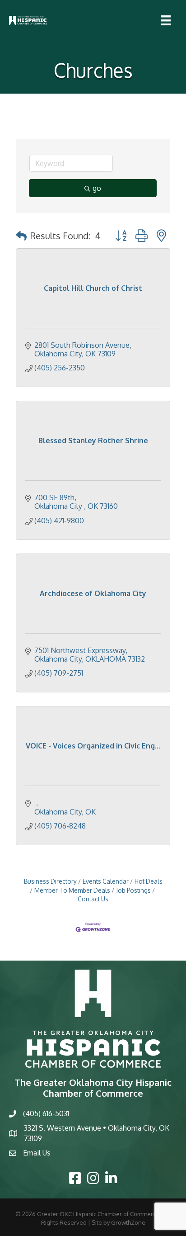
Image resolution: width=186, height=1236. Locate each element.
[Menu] (165, 20)
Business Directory (50, 881)
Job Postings (133, 890)
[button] (21, 235)
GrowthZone (128, 1222)
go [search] (97, 188)
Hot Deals (149, 881)
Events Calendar (106, 881)
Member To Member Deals (72, 890)
